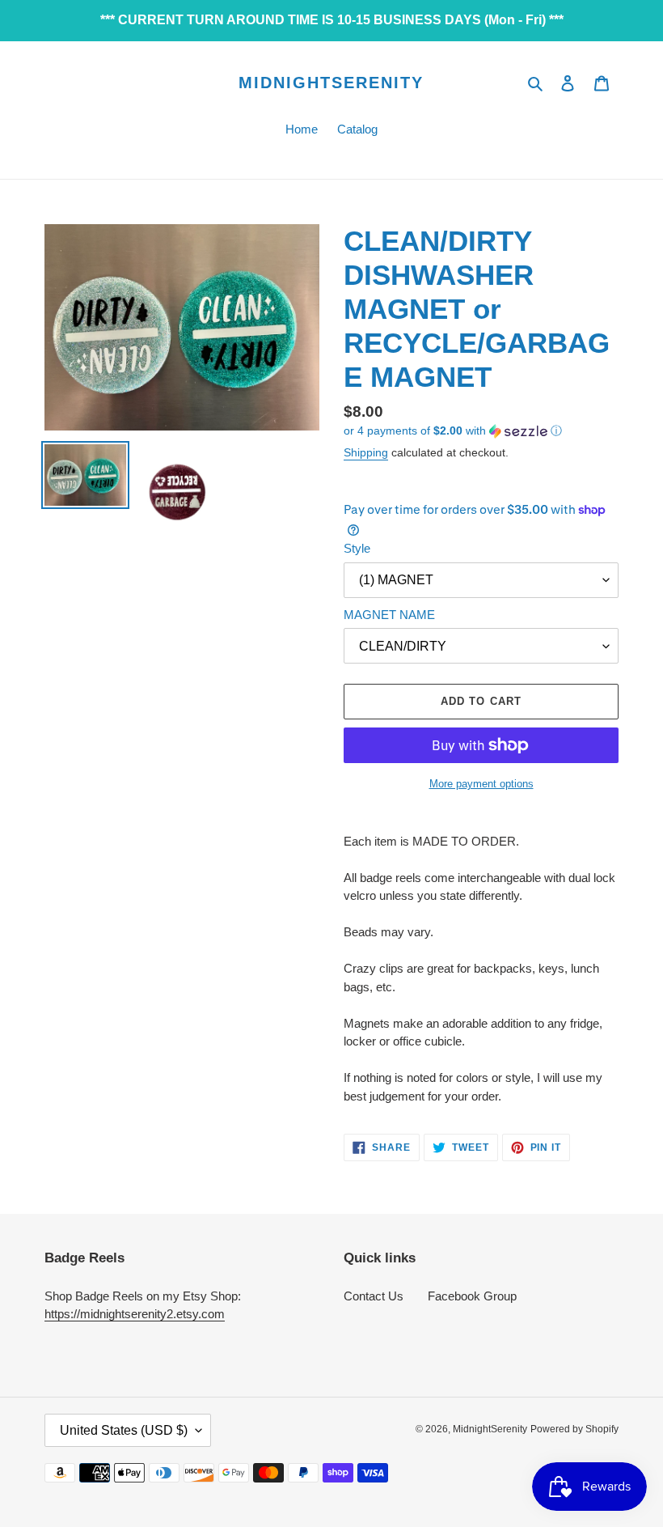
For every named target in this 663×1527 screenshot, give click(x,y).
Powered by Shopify (574, 1429)
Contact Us (373, 1296)
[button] (453, 431)
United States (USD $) (124, 1430)
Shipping (366, 452)
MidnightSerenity (331, 82)
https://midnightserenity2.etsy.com (134, 1314)
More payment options (481, 784)
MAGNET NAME (389, 614)
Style (357, 548)
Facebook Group (472, 1296)
